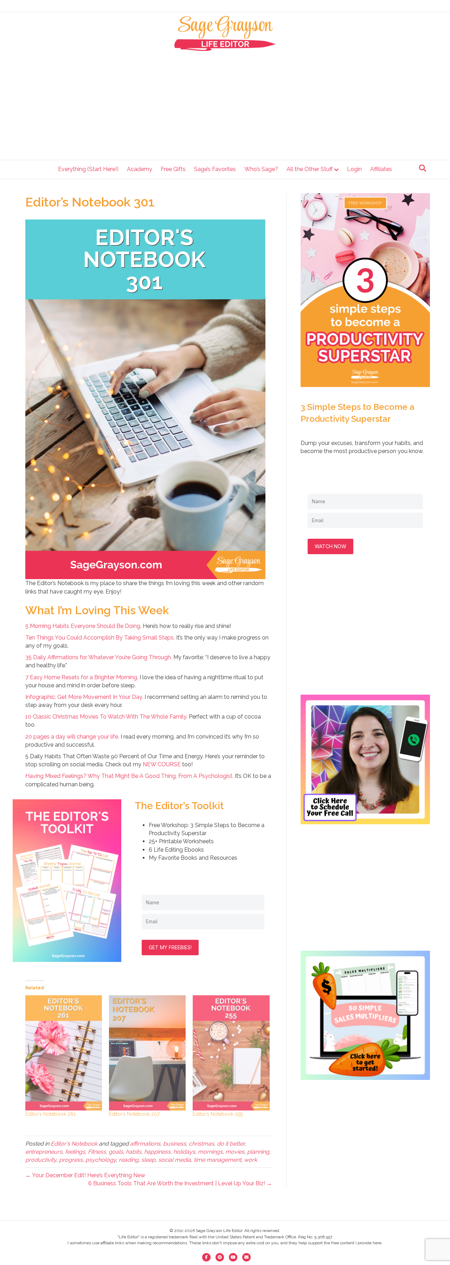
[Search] (420, 168)
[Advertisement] (225, 103)
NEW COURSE (162, 764)
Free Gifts (173, 169)
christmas (201, 1143)
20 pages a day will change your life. (72, 736)
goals (116, 1151)
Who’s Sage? (261, 169)
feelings (75, 1151)
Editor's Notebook (74, 1143)
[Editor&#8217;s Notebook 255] (231, 1052)
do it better (230, 1143)
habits (133, 1151)
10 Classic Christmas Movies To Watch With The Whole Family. (106, 716)
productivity (40, 1159)
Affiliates (381, 169)
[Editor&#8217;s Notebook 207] (147, 1052)
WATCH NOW (330, 546)
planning (258, 1151)
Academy (139, 169)
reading (129, 1159)
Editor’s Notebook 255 (218, 1114)
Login (354, 169)
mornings (210, 1151)
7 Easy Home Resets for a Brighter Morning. (81, 677)
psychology (100, 1159)
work (250, 1159)
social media (174, 1159)
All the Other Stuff (310, 169)
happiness (157, 1151)
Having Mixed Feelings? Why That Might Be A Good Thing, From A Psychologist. (129, 776)
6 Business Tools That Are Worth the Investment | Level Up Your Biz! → (180, 1183)
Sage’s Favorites (215, 169)
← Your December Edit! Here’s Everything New (85, 1175)
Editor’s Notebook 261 (50, 1114)
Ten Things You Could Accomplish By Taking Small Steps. (100, 637)
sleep (148, 1159)
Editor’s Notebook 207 (134, 1114)
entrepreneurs (43, 1151)
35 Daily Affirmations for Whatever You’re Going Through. (98, 657)
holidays (184, 1151)
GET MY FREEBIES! (170, 947)
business (174, 1143)
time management (217, 1159)
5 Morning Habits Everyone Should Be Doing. (83, 626)
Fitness (97, 1151)
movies (234, 1151)
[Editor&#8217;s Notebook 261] (63, 1052)
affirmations (145, 1143)
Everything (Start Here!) (88, 169)
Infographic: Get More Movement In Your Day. (84, 697)
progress (71, 1159)
